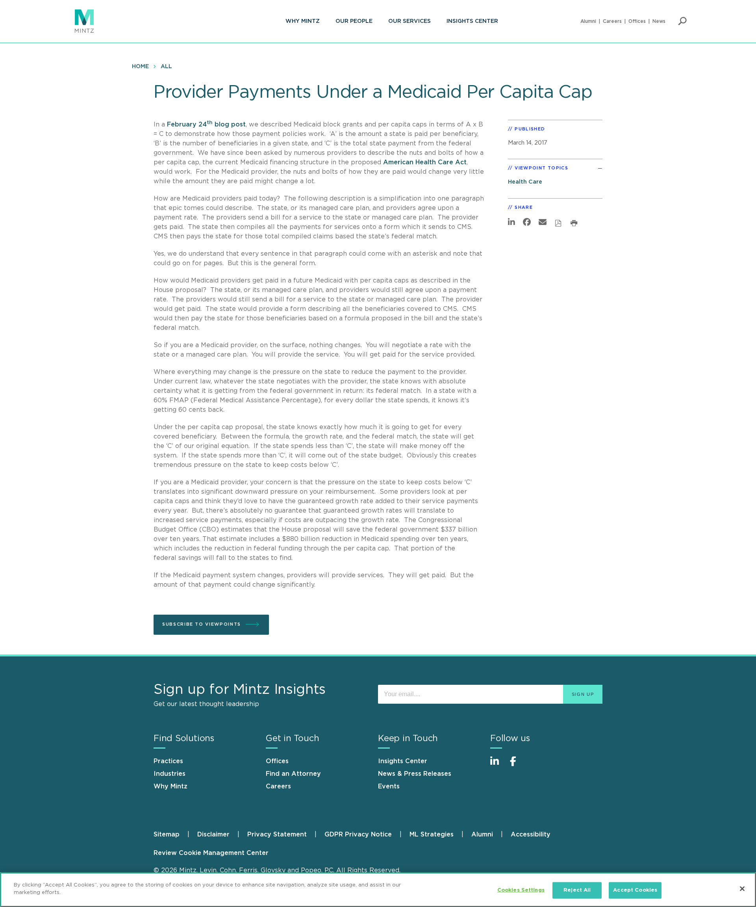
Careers (612, 21)
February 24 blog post (206, 124)
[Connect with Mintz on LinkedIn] (498, 765)
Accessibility (530, 834)
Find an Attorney (293, 774)
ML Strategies (432, 834)
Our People (353, 21)
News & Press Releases (414, 774)
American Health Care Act (425, 162)
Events (389, 786)
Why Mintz (302, 21)
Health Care (525, 182)
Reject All (577, 890)
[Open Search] (682, 21)
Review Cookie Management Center (211, 853)
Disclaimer (213, 834)
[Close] (742, 888)
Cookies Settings (521, 890)
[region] (378, 889)
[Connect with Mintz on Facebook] (518, 765)
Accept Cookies (635, 890)
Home (140, 66)
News (658, 21)
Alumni (588, 21)
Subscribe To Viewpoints (201, 624)
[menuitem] (302, 21)
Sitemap (167, 834)
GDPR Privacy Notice (358, 834)
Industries (169, 774)
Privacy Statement (277, 834)
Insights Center (472, 21)
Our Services (409, 21)
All (166, 66)
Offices (637, 21)
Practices (168, 761)
